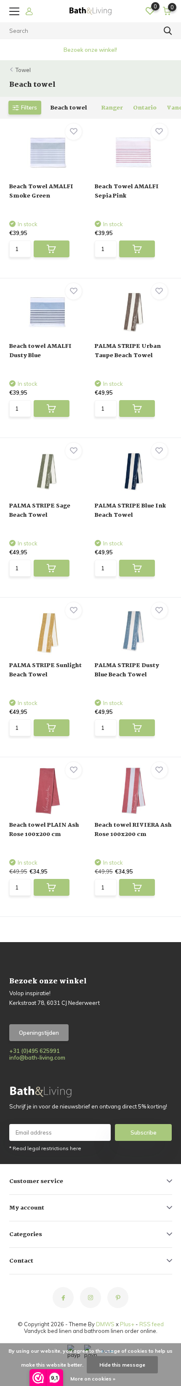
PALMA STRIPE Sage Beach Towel (39, 510)
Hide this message (122, 1365)
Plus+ (127, 1324)
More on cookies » (92, 1378)
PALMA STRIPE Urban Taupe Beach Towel (128, 351)
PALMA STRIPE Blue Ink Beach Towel (130, 510)
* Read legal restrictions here (45, 1148)
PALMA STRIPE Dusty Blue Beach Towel (127, 670)
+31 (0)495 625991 (34, 1050)
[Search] (168, 31)
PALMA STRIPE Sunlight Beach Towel (45, 670)
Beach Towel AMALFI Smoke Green (41, 191)
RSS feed (151, 1324)
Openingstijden (39, 1032)
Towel (23, 70)
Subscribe (143, 1132)
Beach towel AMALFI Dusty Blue (40, 351)
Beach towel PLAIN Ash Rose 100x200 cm (44, 829)
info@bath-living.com (37, 1057)
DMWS (105, 1324)
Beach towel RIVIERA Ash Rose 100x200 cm (133, 829)
